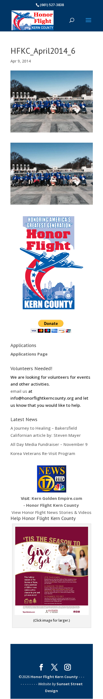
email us (18, 391)
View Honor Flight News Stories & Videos (51, 505)
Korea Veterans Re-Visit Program (42, 453)
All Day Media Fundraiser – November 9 (49, 444)
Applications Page (29, 354)
